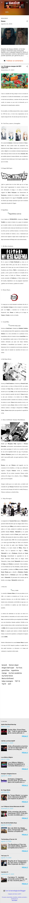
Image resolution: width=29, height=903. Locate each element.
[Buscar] (27, 3)
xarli (9, 684)
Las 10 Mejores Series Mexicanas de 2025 (12, 806)
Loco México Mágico (7, 757)
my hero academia (15, 673)
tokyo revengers (7, 681)
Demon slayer (14, 665)
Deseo (3, 21)
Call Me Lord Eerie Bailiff (8, 741)
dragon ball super (8, 668)
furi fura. (19, 668)
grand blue (5, 670)
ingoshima (15, 670)
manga (4, 673)
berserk (4, 665)
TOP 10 (17, 681)
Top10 (4, 684)
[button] (27, 21)
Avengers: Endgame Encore (8, 773)
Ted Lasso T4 (5, 855)
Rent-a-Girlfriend (7, 678)
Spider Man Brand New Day (8, 724)
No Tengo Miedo (5, 790)
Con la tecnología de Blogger (15, 891)
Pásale (25, 736)
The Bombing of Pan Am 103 (9, 839)
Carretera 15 (4, 872)
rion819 (19, 894)
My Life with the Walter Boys (9, 823)
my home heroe (7, 676)
